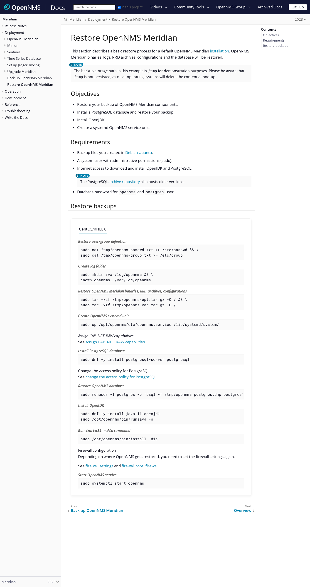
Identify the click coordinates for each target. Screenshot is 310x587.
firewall (151, 465)
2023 (299, 19)
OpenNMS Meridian (22, 39)
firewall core (132, 465)
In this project (132, 7)
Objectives (271, 35)
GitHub (298, 7)
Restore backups (275, 46)
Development (15, 97)
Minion (12, 45)
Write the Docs (16, 117)
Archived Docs (270, 7)
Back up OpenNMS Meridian (29, 78)
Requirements (274, 40)
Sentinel (13, 52)
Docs (58, 7)
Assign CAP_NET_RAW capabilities (115, 341)
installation (219, 51)
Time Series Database (24, 58)
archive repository (124, 181)
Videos (156, 7)
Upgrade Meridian (21, 71)
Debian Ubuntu (138, 152)
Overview (242, 510)
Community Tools (189, 7)
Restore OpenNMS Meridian (30, 84)
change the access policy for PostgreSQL (121, 376)
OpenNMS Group (231, 7)
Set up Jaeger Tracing (23, 64)
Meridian (9, 19)
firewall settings (99, 465)
